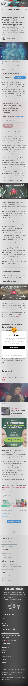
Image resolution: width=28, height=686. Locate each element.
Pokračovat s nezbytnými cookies (14, 355)
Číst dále (22, 343)
